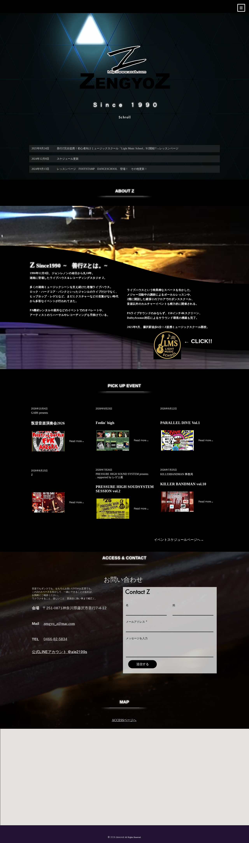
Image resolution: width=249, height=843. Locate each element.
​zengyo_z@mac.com (59, 624)
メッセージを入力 (137, 638)
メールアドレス (135, 621)
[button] (241, 8)
